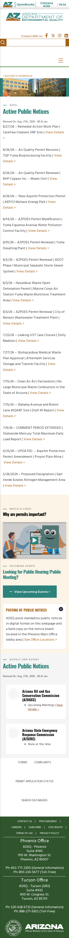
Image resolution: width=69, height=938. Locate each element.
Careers (16, 827)
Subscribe (35, 827)
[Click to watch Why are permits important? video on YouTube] (34, 540)
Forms (22, 762)
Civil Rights (55, 827)
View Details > (39, 231)
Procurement (48, 821)
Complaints (42, 762)
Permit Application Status (34, 781)
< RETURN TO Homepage (18, 76)
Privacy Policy (49, 833)
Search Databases (34, 800)
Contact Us (24, 821)
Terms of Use (24, 833)
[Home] (34, 17)
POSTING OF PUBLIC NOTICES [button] (26, 610)
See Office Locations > (40, 640)
